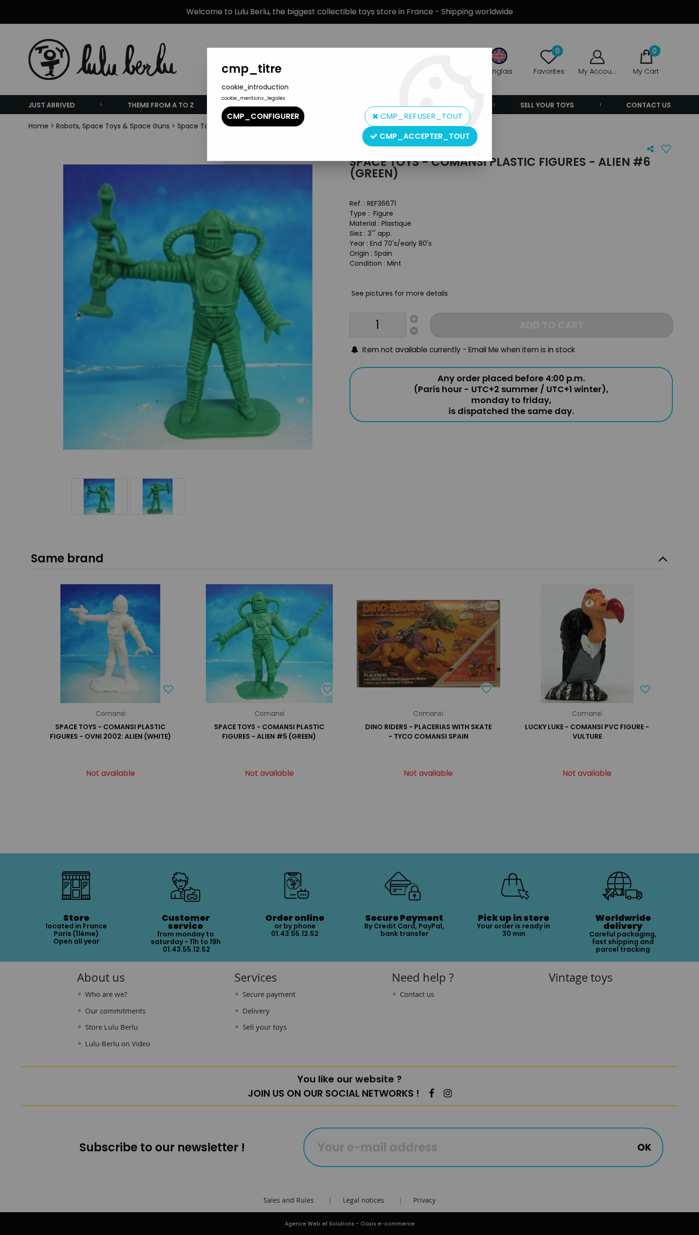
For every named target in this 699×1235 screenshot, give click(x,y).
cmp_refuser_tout (421, 116)
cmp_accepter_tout (424, 136)
